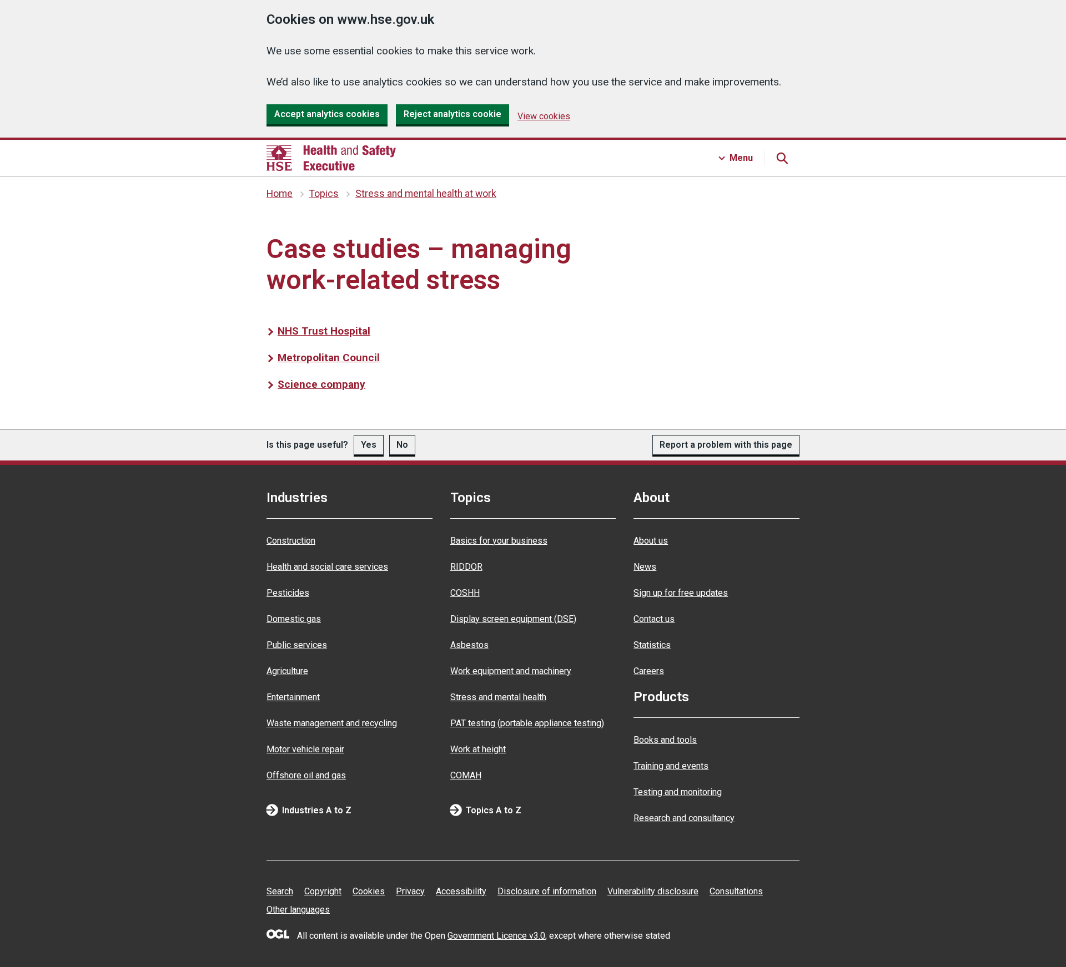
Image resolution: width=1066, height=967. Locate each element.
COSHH (465, 593)
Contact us (654, 619)
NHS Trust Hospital (324, 331)
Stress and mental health (498, 697)
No (402, 444)
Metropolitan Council (329, 357)
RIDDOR (466, 566)
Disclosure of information (546, 891)
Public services (296, 645)
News (644, 566)
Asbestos (469, 645)
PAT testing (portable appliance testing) (527, 723)
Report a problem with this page (726, 444)
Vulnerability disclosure (652, 891)
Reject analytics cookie (452, 114)
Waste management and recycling (331, 723)
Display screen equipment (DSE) (513, 619)
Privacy (410, 891)
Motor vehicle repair (305, 749)
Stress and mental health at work (425, 193)
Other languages (298, 909)
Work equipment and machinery (510, 671)
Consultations (736, 891)
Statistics (652, 645)
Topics (324, 193)
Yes (368, 444)
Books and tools (665, 740)
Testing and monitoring (677, 792)
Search (279, 891)
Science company (321, 384)
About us (650, 540)
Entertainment (293, 697)
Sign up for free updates (680, 593)
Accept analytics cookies (327, 114)
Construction (290, 540)
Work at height (478, 749)
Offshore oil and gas (306, 775)
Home (279, 193)
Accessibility (461, 891)
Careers (648, 671)
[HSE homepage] (331, 158)
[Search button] (782, 158)
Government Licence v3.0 (496, 935)
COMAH (465, 775)
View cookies (543, 116)
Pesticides (287, 593)
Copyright (322, 891)
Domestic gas (293, 619)
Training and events (670, 766)
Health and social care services (327, 566)
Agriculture (287, 671)
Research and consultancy (684, 818)
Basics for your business (498, 540)
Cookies (369, 891)
